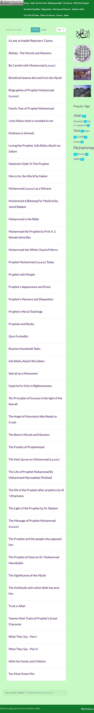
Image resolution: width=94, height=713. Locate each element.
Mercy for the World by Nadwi (28, 176)
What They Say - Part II (23, 649)
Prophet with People (22, 274)
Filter (35, 30)
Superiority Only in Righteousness (30, 385)
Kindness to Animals (21, 133)
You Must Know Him (22, 673)
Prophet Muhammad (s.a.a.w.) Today (31, 262)
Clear (43, 30)
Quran (81, 154)
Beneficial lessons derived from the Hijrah (35, 77)
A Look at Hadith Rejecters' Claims (31, 40)
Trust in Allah (17, 606)
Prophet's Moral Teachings (25, 311)
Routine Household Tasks (24, 348)
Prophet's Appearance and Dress (29, 287)
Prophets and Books (21, 324)
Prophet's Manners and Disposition (31, 299)
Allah (78, 116)
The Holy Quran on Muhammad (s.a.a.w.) (34, 459)
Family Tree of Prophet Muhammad (31, 108)
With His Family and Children (27, 661)
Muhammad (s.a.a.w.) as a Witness (30, 188)
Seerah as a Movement (23, 373)
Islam (87, 131)
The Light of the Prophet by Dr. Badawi (33, 508)
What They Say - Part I (23, 636)
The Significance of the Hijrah (27, 575)
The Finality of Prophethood (26, 447)
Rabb (77, 158)
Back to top (86, 709)
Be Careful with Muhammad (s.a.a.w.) (32, 65)
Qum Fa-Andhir (18, 336)
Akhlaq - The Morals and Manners (30, 53)
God (77, 131)
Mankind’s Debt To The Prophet (29, 163)
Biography (78, 121)
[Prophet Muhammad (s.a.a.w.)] (12, 2)
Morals (77, 142)
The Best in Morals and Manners (29, 434)
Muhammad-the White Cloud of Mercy (33, 249)
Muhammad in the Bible (24, 219)
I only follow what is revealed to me (31, 120)
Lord (80, 136)
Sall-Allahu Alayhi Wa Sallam (27, 361)
